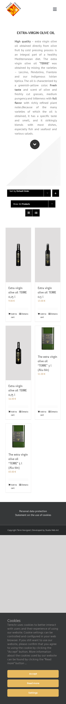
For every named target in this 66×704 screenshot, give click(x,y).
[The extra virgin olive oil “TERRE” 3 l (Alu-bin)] (47, 338)
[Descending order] (55, 193)
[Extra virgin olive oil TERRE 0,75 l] (18, 353)
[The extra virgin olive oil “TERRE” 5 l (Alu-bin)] (18, 436)
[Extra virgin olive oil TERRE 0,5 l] (47, 255)
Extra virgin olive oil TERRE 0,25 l (17, 292)
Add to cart (14, 315)
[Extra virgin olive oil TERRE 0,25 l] (18, 255)
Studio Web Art (52, 530)
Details (25, 313)
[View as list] (36, 212)
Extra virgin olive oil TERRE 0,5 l (47, 292)
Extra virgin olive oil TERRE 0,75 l (17, 390)
